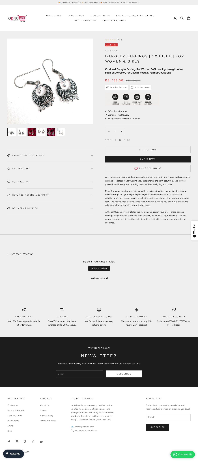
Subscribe (124, 373)
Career (43, 410)
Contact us (12, 405)
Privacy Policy (46, 415)
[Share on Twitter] (120, 140)
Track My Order (14, 415)
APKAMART (112, 51)
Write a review (99, 268)
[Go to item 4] (41, 132)
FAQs (10, 425)
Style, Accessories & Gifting (135, 16)
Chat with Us (185, 454)
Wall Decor (76, 16)
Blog (9, 430)
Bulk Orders (13, 420)
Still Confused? (85, 20)
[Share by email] (128, 140)
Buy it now (148, 159)
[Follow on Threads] (25, 441)
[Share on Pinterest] (124, 140)
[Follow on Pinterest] (33, 441)
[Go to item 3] (31, 132)
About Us (44, 405)
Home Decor (54, 16)
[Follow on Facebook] (9, 441)
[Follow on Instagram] (17, 441)
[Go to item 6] (61, 132)
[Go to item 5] (51, 132)
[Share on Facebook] (115, 140)
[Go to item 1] (11, 132)
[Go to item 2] (21, 132)
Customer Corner (114, 20)
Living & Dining (100, 16)
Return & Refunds (16, 410)
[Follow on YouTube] (41, 441)
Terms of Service (48, 420)
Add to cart (148, 149)
